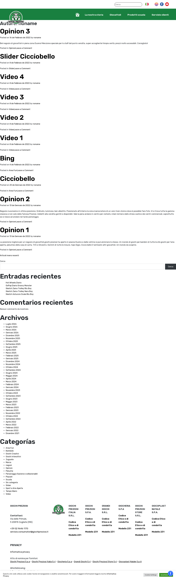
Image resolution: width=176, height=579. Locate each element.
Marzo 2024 (11, 381)
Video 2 (12, 117)
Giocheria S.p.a (64, 561)
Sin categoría (12, 482)
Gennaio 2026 (12, 333)
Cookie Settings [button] (151, 575)
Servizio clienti (160, 14)
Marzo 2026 (11, 330)
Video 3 (12, 97)
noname (37, 37)
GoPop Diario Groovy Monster (19, 285)
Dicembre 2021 (12, 433)
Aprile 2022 (11, 422)
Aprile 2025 (11, 350)
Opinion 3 (15, 31)
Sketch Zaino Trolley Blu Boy (18, 288)
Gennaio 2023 (12, 410)
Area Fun (13, 170)
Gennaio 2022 (12, 430)
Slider (11, 68)
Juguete (10, 459)
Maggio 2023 (11, 402)
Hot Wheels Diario (13, 283)
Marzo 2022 (11, 425)
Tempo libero (11, 491)
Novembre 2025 (13, 338)
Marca (8, 462)
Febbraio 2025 (12, 356)
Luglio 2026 (11, 324)
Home (77, 15)
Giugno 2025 (11, 347)
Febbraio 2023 (12, 407)
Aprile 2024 (11, 379)
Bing (7, 158)
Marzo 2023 (11, 404)
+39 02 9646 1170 (19, 528)
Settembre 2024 (13, 370)
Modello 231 (75, 535)
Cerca (2, 261)
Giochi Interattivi (13, 456)
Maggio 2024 (11, 376)
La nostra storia (94, 14)
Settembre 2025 (13, 344)
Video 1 (11, 138)
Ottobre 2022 (12, 416)
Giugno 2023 (11, 399)
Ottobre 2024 (12, 367)
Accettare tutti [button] (166, 575)
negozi (9, 465)
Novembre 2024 (13, 364)
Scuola (9, 479)
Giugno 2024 (11, 373)
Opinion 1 (14, 230)
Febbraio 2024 (12, 384)
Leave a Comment (24, 48)
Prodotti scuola (136, 14)
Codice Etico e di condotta (74, 525)
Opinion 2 (15, 199)
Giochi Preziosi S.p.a (20, 561)
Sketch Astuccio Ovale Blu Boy (20, 294)
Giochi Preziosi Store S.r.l (105, 561)
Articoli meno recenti (9, 255)
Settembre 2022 (13, 419)
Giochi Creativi (12, 454)
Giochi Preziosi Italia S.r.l (44, 561)
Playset (9, 477)
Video (11, 89)
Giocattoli (115, 14)
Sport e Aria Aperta (14, 488)
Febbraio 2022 (12, 427)
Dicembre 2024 (13, 361)
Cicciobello (17, 179)
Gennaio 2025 (12, 358)
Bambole (10, 451)
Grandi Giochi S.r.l (82, 561)
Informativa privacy (20, 552)
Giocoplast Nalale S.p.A (130, 561)
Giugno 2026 (11, 327)
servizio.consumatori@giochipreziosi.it (29, 531)
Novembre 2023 (13, 390)
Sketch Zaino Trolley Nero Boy (19, 291)
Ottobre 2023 (12, 393)
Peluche (9, 471)
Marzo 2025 (11, 353)
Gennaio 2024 (12, 387)
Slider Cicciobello (27, 56)
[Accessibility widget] (170, 573)
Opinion (12, 48)
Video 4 (12, 77)
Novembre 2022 (13, 413)
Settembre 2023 (13, 396)
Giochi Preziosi (16, 17)
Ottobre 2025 (12, 341)
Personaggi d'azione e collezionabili (22, 474)
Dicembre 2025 (12, 335)
